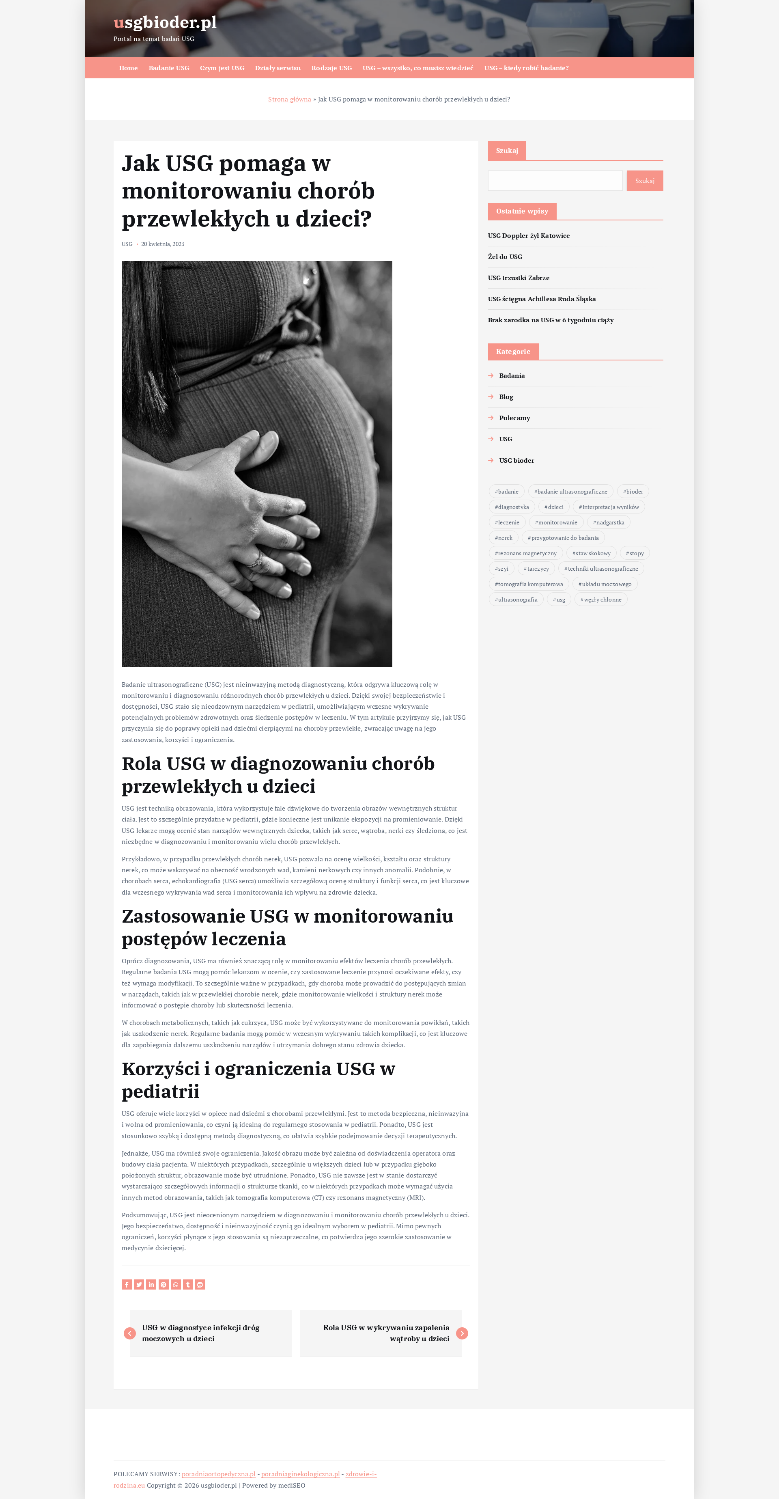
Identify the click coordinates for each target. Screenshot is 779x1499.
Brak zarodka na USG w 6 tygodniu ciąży (550, 319)
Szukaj (507, 150)
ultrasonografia (517, 599)
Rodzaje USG (332, 67)
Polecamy (514, 417)
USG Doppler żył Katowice (529, 235)
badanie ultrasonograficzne (572, 491)
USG (127, 244)
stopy (637, 553)
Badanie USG (169, 67)
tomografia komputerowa (530, 584)
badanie (508, 491)
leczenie (508, 522)
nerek (505, 537)
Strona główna (289, 99)
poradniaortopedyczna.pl (219, 1473)
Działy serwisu (278, 67)
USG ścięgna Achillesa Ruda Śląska (542, 298)
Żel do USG (505, 256)
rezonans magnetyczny (527, 553)
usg (561, 599)
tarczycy (538, 568)
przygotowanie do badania (565, 537)
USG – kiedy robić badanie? (526, 67)
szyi (503, 568)
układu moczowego (607, 584)
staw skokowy (593, 553)
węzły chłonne (603, 599)
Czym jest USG (222, 67)
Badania (512, 375)
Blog (506, 396)
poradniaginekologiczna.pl (300, 1473)
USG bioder (517, 460)
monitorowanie (557, 522)
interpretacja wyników (611, 507)
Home (128, 67)
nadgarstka (610, 522)
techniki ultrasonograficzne (603, 568)
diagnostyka (513, 507)
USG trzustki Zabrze (519, 277)
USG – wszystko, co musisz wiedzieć (418, 67)
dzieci (556, 507)
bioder (634, 491)
